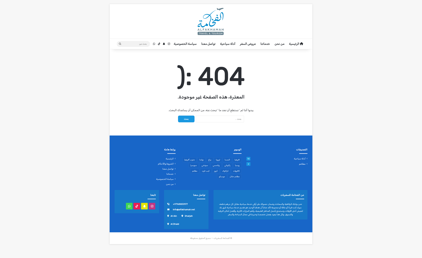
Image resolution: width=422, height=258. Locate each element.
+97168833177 (180, 204)
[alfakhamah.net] (211, 21)
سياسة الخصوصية (185, 44)
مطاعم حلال (235, 176)
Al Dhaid (175, 224)
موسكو (222, 176)
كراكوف (225, 171)
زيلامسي (216, 165)
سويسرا (193, 165)
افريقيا (237, 160)
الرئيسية (294, 44)
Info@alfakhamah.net (184, 209)
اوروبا (218, 160)
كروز (216, 171)
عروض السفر (248, 44)
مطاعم (302, 164)
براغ (209, 160)
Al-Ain (174, 216)
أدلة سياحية (227, 44)
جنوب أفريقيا (189, 160)
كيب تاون (206, 171)
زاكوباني (227, 165)
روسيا (237, 165)
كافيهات (236, 171)
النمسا (227, 160)
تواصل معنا (208, 44)
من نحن (279, 44)
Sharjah (189, 216)
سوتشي (204, 165)
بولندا (201, 160)
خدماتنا (265, 44)
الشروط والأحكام (166, 163)
